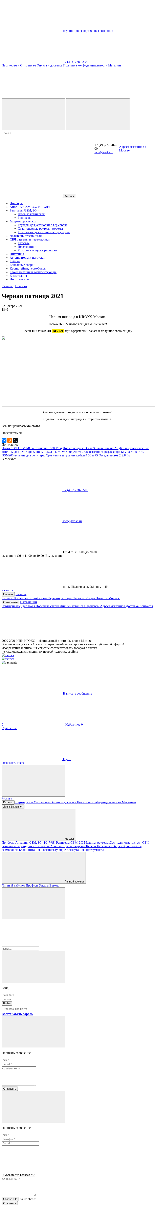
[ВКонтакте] (4, 440)
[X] (15, 440)
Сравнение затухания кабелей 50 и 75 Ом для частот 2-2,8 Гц (88, 455)
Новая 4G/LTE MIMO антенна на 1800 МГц (32, 448)
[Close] (33, 967)
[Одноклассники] (9, 440)
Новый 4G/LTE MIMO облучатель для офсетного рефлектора (78, 451)
